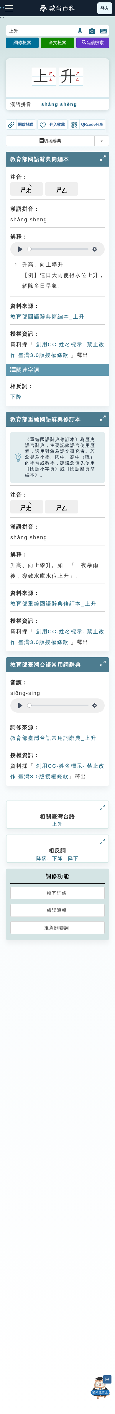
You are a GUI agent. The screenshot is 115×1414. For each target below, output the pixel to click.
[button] (80, 31)
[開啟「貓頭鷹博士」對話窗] (100, 1388)
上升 (57, 824)
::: (2, 18)
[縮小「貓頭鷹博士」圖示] (107, 1379)
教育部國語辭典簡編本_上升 (47, 317)
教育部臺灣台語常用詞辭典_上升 (53, 738)
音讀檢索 (95, 42)
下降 (16, 397)
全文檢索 (57, 42)
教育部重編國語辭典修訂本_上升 (53, 604)
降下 (73, 858)
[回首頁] (57, 8)
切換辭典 (52, 140)
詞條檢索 (22, 42)
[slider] (57, 249)
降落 (41, 858)
